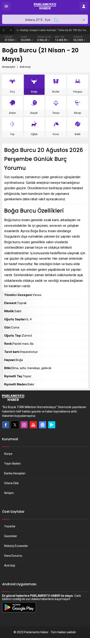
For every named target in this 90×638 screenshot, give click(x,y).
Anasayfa (8, 67)
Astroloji (9, 565)
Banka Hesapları (15, 473)
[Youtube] (33, 424)
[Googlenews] (42, 424)
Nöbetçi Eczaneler (16, 546)
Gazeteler (10, 536)
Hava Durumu (13, 555)
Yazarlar (9, 526)
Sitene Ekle (11, 483)
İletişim (9, 493)
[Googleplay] (51, 424)
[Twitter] (14, 424)
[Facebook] (5, 424)
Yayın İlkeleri (12, 463)
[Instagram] (24, 424)
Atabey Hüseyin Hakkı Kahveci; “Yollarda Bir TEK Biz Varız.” (54, 30)
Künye (8, 453)
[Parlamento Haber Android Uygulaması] (19, 612)
